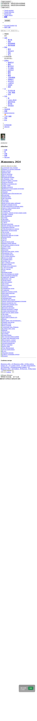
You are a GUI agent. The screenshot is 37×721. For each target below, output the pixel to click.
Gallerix (8, 372)
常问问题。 (9, 377)
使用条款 (8, 379)
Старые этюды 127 (17, 365)
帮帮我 (3, 377)
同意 (31, 688)
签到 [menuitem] (5, 27)
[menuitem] (15, 25)
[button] (9, 10)
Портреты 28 (7, 367)
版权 (19, 379)
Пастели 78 (26, 369)
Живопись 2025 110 (7, 364)
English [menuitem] (12, 25)
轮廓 (5, 150)
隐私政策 (14, 379)
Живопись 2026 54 (20, 364)
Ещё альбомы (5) (8, 370)
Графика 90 (18, 369)
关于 (14, 377)
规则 (3, 379)
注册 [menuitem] (9, 27)
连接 (5, 153)
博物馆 (6, 34)
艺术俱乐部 (8, 57)
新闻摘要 (7, 20)
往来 (17, 377)
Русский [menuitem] (6, 25)
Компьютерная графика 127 (21, 367)
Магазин (7, 157)
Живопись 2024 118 (7, 369)
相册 (5, 155)
